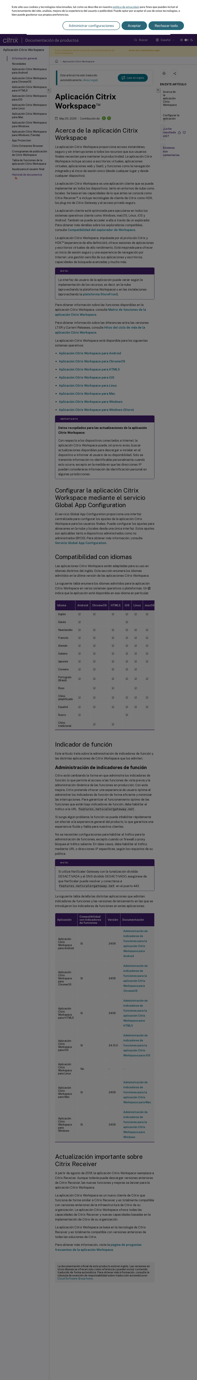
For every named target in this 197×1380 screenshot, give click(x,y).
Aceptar (134, 26)
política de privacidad (126, 6)
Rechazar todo (166, 26)
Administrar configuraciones (91, 26)
